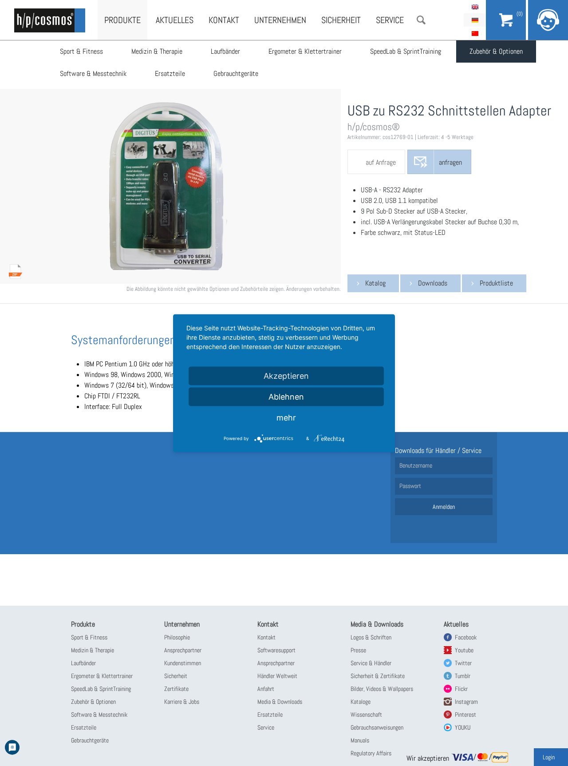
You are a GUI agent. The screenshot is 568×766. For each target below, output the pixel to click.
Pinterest (465, 714)
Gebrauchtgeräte (235, 73)
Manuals (360, 740)
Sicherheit (341, 20)
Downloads (432, 283)
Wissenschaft (366, 714)
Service (390, 20)
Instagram (466, 702)
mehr (286, 417)
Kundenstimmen (182, 663)
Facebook (466, 637)
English (475, 6)
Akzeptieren (286, 375)
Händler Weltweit (277, 676)
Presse (358, 650)
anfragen (450, 162)
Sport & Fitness (81, 51)
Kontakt (224, 20)
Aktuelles (174, 20)
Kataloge (361, 702)
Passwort (410, 486)
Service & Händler (371, 663)
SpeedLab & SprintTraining (405, 51)
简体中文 (475, 33)
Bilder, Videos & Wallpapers (382, 689)
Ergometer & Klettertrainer (305, 51)
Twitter (463, 663)
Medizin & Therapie (156, 51)
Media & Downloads (279, 702)
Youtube (464, 650)
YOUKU (462, 727)
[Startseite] (49, 20)
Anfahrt (265, 689)
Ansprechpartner (182, 650)
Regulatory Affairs (371, 753)
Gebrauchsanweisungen (377, 727)
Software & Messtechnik (93, 73)
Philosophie (177, 637)
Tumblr (462, 676)
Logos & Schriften (371, 637)
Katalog (375, 283)
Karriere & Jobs (181, 702)
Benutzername (415, 465)
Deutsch (475, 20)
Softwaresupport (276, 650)
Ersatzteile (170, 73)
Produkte (122, 20)
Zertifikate (176, 689)
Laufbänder (225, 51)
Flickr (461, 689)
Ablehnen (286, 396)
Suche (421, 20)
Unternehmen (280, 20)
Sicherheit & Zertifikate (378, 676)
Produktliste (496, 283)
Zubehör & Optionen (496, 51)
